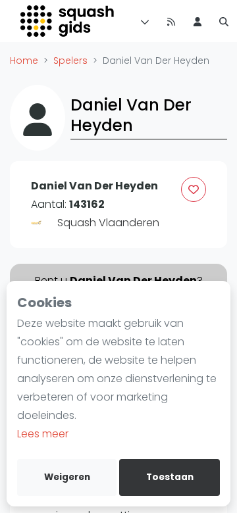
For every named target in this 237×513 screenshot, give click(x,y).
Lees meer (42, 433)
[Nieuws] (171, 21)
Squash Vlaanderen (108, 222)
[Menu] (142, 21)
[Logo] (68, 21)
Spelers (70, 60)
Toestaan (170, 477)
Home (24, 60)
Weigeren (67, 477)
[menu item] (197, 21)
